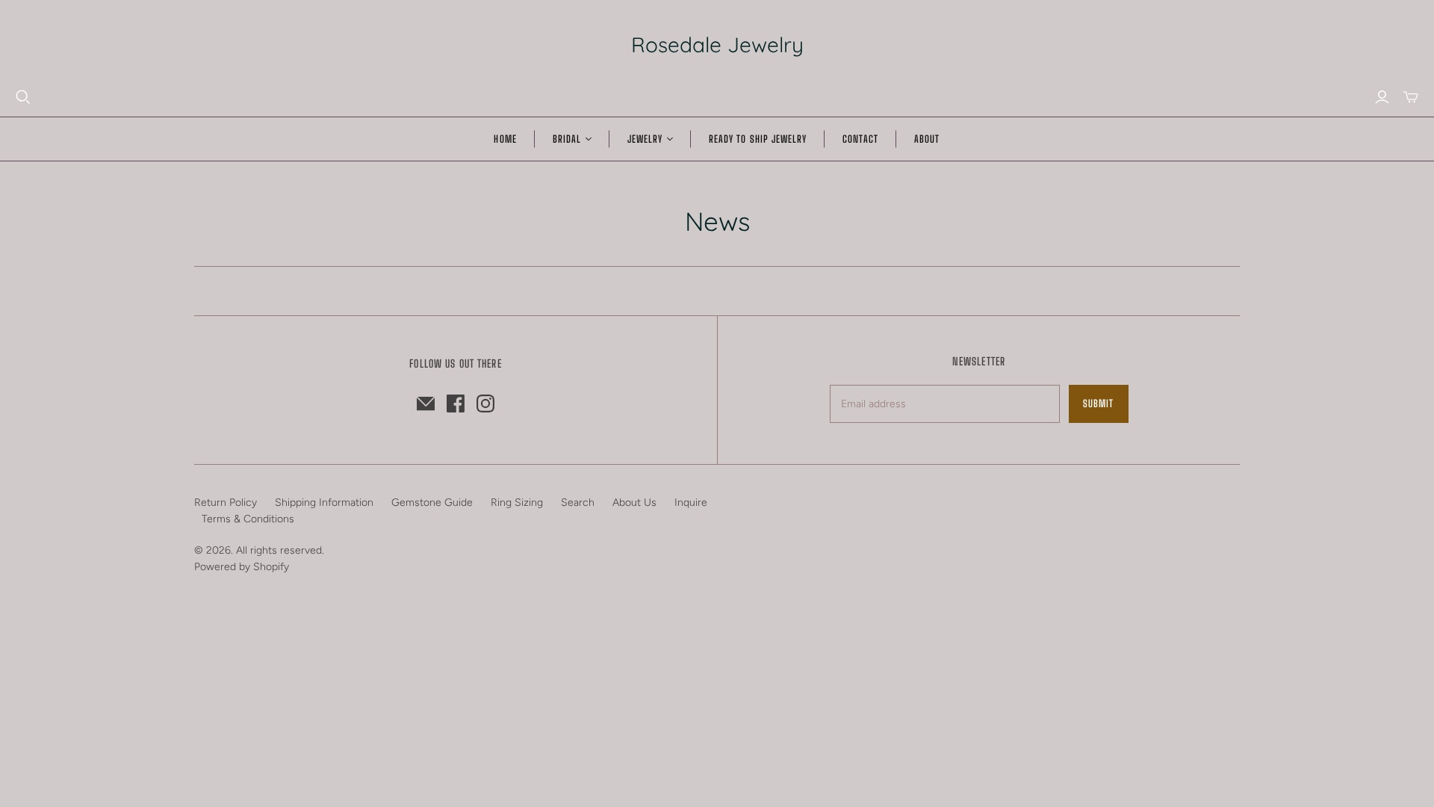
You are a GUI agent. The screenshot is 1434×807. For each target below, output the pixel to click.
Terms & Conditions (248, 519)
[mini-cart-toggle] (1411, 97)
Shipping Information (324, 502)
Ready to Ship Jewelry (758, 139)
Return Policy (225, 502)
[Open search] (23, 97)
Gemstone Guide (432, 502)
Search (578, 502)
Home (505, 139)
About (927, 139)
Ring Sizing (517, 502)
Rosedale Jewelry (717, 44)
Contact (860, 139)
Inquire (690, 502)
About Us (634, 502)
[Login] (1382, 97)
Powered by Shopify (241, 566)
